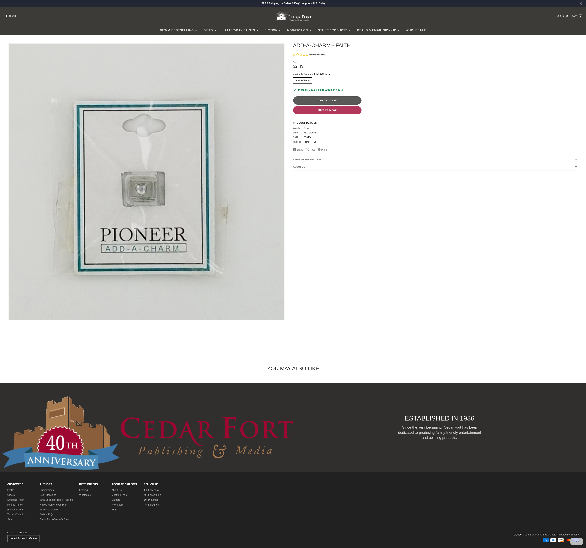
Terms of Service (16, 514)
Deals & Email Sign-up (376, 30)
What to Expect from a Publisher (57, 500)
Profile (10, 490)
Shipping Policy (15, 500)
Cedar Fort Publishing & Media (539, 534)
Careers (116, 500)
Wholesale (416, 30)
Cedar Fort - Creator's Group (55, 519)
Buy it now (327, 110)
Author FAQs (47, 514)
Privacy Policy (15, 509)
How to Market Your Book (53, 504)
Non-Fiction (297, 30)
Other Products (332, 30)
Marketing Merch (49, 509)
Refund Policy (15, 504)
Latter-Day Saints (238, 30)
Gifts (208, 30)
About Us (117, 490)
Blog (114, 509)
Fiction (271, 30)
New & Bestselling (177, 30)
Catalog (83, 490)
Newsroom (117, 504)
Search (11, 519)
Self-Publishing (48, 495)
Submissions (47, 490)
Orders (11, 495)
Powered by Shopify (568, 534)
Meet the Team (119, 495)
